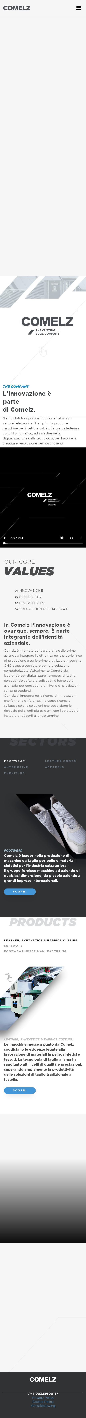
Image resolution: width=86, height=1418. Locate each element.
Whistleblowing (43, 1405)
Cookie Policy (43, 1401)
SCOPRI (20, 892)
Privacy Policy (43, 1397)
